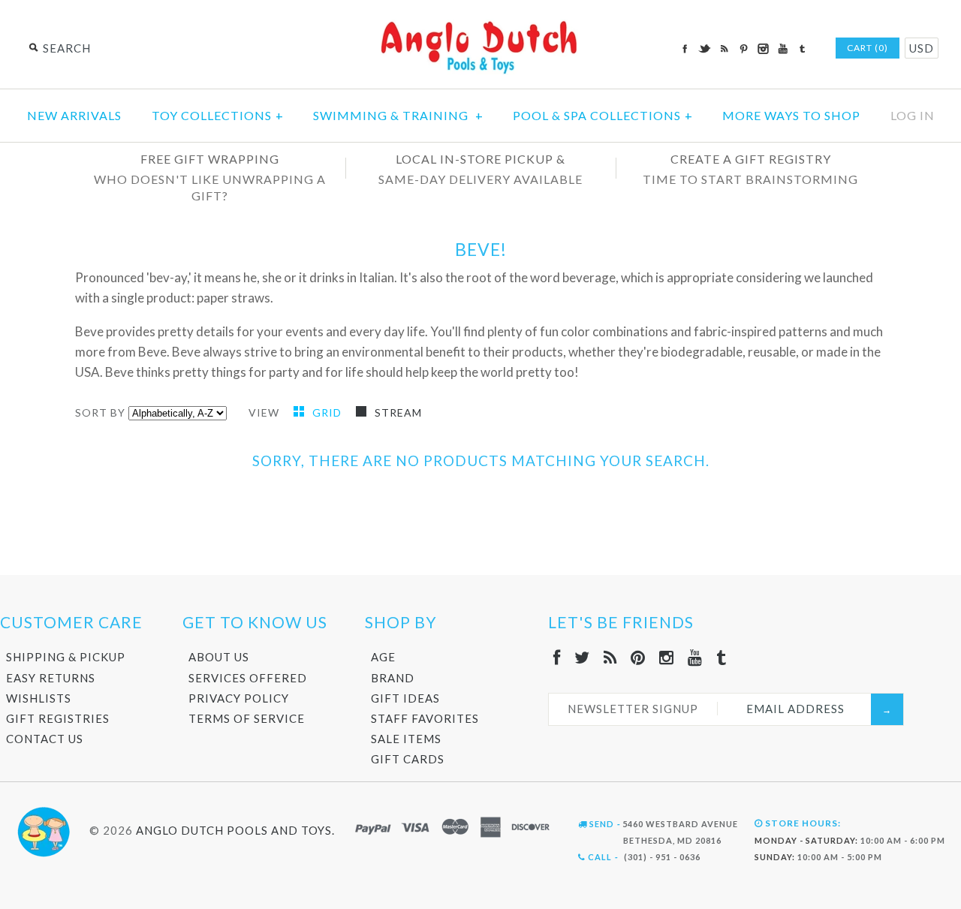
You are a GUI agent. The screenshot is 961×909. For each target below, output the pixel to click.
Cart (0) (867, 47)
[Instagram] (666, 657)
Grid (328, 412)
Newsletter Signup (633, 708)
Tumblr (802, 49)
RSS (723, 49)
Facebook (684, 49)
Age (383, 657)
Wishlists (38, 698)
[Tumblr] (721, 657)
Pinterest (743, 49)
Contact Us (44, 738)
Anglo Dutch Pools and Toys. (235, 829)
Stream (398, 412)
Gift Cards (407, 759)
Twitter (704, 49)
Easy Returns (50, 678)
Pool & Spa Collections (603, 115)
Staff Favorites (425, 718)
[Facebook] (557, 657)
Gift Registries (58, 718)
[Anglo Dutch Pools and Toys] (480, 24)
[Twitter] (582, 657)
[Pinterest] (638, 657)
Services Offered (247, 678)
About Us (218, 657)
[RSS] (610, 657)
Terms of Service (246, 718)
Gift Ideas (405, 698)
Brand (392, 678)
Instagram (763, 49)
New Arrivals (74, 115)
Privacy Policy (238, 698)
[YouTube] (695, 657)
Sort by (100, 412)
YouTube (782, 49)
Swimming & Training (398, 115)
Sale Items (406, 738)
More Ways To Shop (791, 115)
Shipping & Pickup (65, 657)
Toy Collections (218, 115)
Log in (912, 115)
